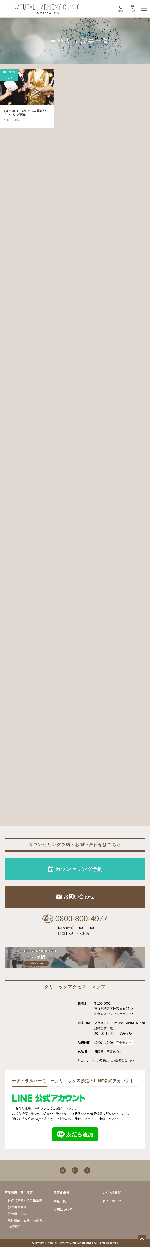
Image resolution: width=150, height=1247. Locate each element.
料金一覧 (60, 1201)
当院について (63, 1209)
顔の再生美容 (17, 1207)
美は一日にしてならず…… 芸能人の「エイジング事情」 (25, 112)
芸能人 (9, 77)
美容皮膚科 (61, 1192)
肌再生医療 (9, 71)
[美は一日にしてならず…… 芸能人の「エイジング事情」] (27, 87)
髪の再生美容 (17, 1214)
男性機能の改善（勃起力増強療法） (25, 1223)
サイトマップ (111, 1201)
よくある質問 (111, 1192)
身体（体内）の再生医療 (25, 1200)
